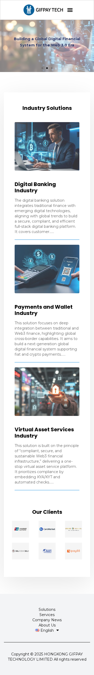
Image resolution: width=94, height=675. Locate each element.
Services (47, 614)
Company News (47, 620)
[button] (70, 10)
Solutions (47, 609)
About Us (47, 625)
